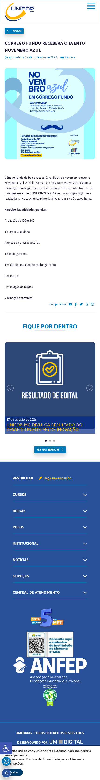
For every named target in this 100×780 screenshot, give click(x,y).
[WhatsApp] (87, 304)
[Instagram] (92, 304)
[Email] (70, 304)
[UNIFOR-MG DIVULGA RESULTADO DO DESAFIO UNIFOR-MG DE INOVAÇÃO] (50, 385)
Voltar (16, 30)
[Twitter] (81, 304)
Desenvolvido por (32, 742)
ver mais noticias (48, 449)
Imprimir (69, 57)
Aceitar (13, 772)
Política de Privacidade (43, 759)
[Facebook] (76, 304)
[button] (6, 748)
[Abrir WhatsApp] (88, 768)
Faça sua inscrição (57, 478)
